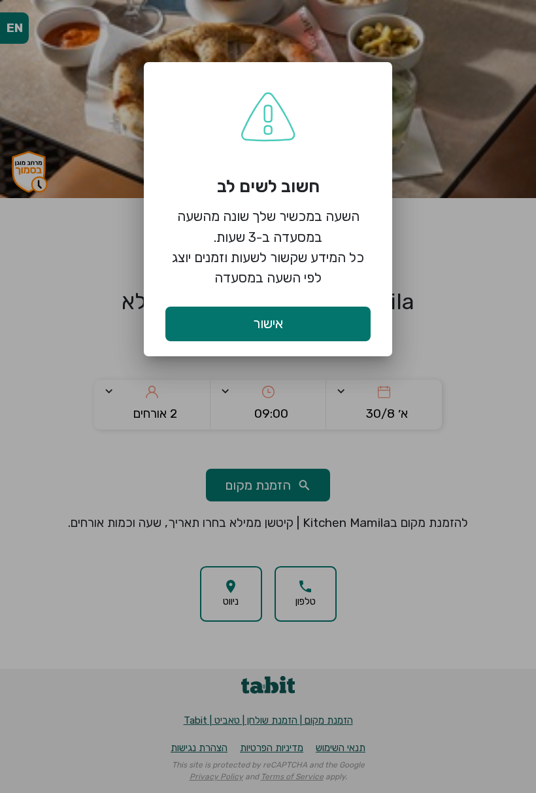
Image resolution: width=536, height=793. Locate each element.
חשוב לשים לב (268, 186)
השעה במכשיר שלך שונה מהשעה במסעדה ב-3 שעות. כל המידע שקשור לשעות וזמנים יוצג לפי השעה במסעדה (268, 247)
